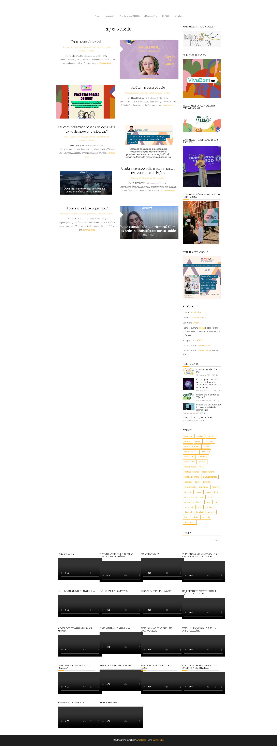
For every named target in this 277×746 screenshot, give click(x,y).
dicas (201, 466)
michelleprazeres (76, 56)
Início (97, 15)
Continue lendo (105, 63)
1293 (213, 375)
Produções (109, 15)
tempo (187, 517)
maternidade (203, 487)
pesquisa (198, 492)
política (209, 497)
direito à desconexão (192, 477)
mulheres (215, 487)
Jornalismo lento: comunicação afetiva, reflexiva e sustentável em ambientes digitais (208, 407)
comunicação (208, 441)
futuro (197, 482)
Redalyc (202, 327)
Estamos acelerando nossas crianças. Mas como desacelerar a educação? (86, 129)
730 (214, 400)
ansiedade (199, 436)
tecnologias (211, 512)
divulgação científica (210, 477)
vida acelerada (190, 522)
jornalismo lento (190, 487)
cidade (197, 441)
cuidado (206, 446)
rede (208, 502)
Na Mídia (178, 15)
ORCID (200, 340)
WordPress (141, 739)
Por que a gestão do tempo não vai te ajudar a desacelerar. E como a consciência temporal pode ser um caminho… (208, 383)
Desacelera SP (151, 15)
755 (215, 390)
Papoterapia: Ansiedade (86, 41)
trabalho (195, 517)
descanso (202, 461)
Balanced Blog (158, 739)
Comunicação (64, 213)
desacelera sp (202, 456)
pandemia (188, 492)
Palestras (91, 51)
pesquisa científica (211, 492)
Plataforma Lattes (199, 317)
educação (188, 482)
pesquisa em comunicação (194, 497)
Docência (92, 47)
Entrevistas (100, 47)
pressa (187, 502)
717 (201, 413)
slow (199, 507)
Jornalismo (82, 140)
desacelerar (189, 456)
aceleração (188, 436)
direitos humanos (208, 471)
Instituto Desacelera (130, 15)
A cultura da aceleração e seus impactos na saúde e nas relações (148, 170)
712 (201, 420)
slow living (208, 507)
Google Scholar (204, 345)
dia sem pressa (190, 466)
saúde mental (189, 507)
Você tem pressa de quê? (148, 87)
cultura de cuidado (191, 451)
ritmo (215, 502)
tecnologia (199, 512)
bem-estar (211, 436)
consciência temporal (192, 446)
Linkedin (166, 15)
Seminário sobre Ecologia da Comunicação (198, 417)
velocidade (206, 517)
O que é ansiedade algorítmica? (87, 208)
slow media (189, 512)
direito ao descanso (192, 471)
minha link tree (195, 312)
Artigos (65, 137)
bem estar (188, 441)
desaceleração (190, 461)
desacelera (206, 451)
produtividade (198, 502)
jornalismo (206, 482)
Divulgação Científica (81, 47)
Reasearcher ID (204, 350)
